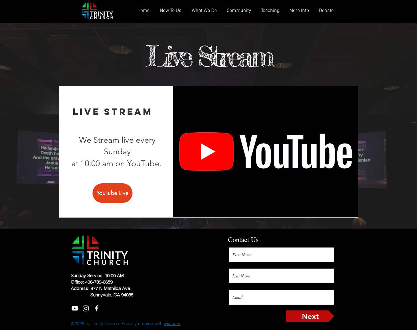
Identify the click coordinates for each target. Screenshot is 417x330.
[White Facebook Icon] (97, 308)
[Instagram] (86, 308)
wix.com (172, 323)
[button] (270, 10)
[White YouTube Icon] (75, 308)
